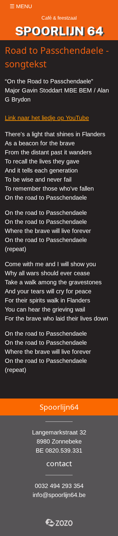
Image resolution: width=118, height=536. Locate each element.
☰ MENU (21, 6)
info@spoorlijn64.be (59, 495)
